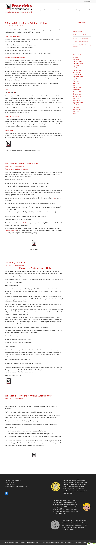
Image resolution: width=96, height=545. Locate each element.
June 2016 (76, 105)
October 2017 (77, 96)
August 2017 (76, 98)
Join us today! (62, 513)
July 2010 (75, 113)
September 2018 (78, 77)
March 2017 (76, 100)
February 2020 (77, 61)
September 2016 (78, 103)
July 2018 (75, 79)
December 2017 (77, 92)
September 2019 (78, 63)
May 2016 (76, 107)
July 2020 (75, 57)
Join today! (71, 529)
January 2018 (77, 90)
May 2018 (76, 81)
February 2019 (77, 70)
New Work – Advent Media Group (80, 41)
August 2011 (76, 111)
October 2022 (77, 55)
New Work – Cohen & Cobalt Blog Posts (82, 34)
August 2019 (76, 66)
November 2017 (77, 94)
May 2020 (76, 59)
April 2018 (76, 83)
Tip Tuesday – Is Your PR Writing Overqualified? (28, 395)
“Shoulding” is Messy (15, 262)
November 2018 (77, 72)
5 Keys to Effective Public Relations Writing (26, 23)
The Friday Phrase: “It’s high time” (81, 38)
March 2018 (76, 85)
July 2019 (75, 68)
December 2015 (77, 109)
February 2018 (77, 87)
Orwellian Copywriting (78, 31)
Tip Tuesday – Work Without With (21, 163)
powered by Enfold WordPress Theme (30, 542)
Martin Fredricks (20, 26)
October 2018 (77, 74)
